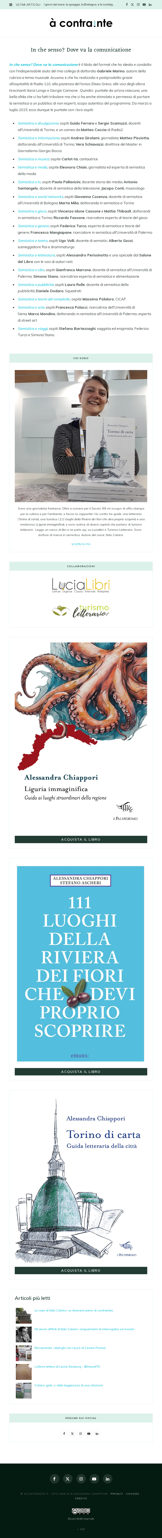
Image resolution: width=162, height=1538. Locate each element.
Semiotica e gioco (32, 211)
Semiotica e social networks (40, 196)
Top (82, 1529)
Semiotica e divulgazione (38, 123)
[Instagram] (81, 1479)
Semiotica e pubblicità (36, 284)
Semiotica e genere (33, 226)
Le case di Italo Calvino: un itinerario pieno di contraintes (74, 1310)
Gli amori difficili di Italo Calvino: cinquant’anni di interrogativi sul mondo (84, 1329)
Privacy (117, 1493)
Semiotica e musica (33, 159)
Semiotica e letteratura (36, 255)
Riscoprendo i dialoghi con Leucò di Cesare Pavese (70, 1348)
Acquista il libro (81, 839)
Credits (81, 1498)
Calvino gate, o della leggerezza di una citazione (69, 1385)
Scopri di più (81, 544)
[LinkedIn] (107, 1479)
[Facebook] (54, 1479)
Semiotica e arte (31, 307)
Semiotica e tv (29, 182)
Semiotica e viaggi (32, 328)
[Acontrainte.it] (81, 23)
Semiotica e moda (32, 167)
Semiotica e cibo (31, 270)
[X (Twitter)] (68, 1479)
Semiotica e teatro (32, 240)
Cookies (132, 1493)
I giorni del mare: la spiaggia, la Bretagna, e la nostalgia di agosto (80, 4)
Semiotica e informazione (38, 138)
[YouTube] (94, 1479)
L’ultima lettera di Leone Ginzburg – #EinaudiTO (67, 1366)
